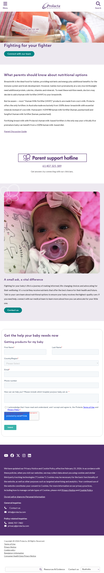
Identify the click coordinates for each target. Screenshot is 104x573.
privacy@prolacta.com (18, 526)
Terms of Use (9, 544)
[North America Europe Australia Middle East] (90, 569)
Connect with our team (19, 53)
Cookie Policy (86, 490)
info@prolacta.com (17, 512)
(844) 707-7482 (15, 523)
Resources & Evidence (54, 569)
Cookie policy (9, 550)
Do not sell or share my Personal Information (24, 496)
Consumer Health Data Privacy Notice (20, 556)
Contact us (73, 569)
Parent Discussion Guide (15, 131)
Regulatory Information (14, 553)
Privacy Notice (68, 490)
